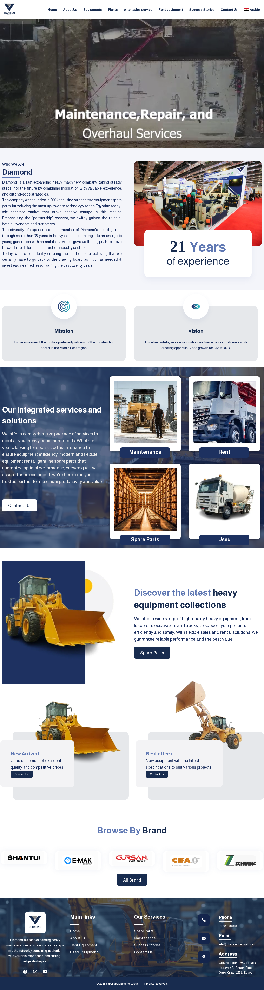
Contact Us (22, 774)
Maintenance (145, 452)
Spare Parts (145, 539)
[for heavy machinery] (9, 9)
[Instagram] (35, 972)
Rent (224, 452)
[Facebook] (25, 972)
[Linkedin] (45, 972)
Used (224, 539)
